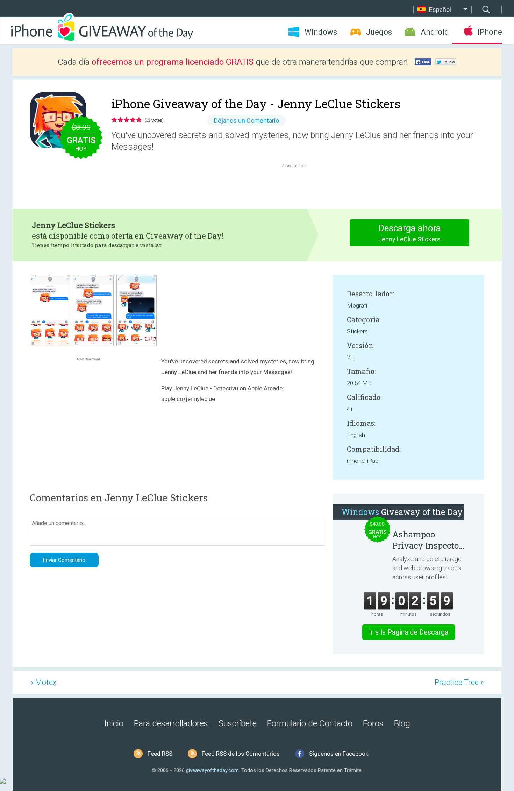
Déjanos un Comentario (246, 120)
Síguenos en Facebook (338, 753)
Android (435, 32)
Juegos (379, 32)
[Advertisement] (297, 185)
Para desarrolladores (171, 723)
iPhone (490, 32)
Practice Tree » (459, 682)
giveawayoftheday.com (212, 770)
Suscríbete (238, 723)
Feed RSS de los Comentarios (241, 753)
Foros (373, 723)
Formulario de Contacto (309, 723)
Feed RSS (160, 753)
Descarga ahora (409, 233)
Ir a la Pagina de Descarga (408, 632)
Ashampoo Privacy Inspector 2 (427, 540)
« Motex (43, 682)
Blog (402, 723)
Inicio (113, 723)
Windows (321, 32)
